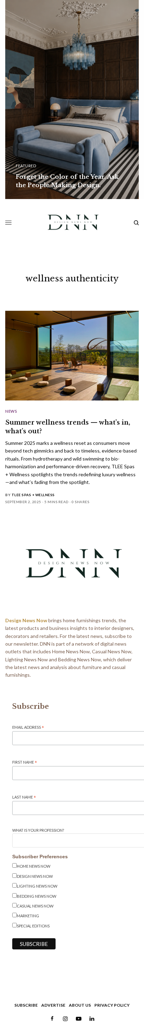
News (11, 411)
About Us (80, 1005)
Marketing (28, 915)
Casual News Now (35, 906)
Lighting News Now (37, 886)
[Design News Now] (72, 223)
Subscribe (26, 1005)
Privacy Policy (112, 1005)
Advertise (53, 1005)
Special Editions (33, 926)
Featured (26, 165)
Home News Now (33, 866)
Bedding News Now (36, 896)
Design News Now (35, 876)
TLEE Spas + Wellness (33, 495)
